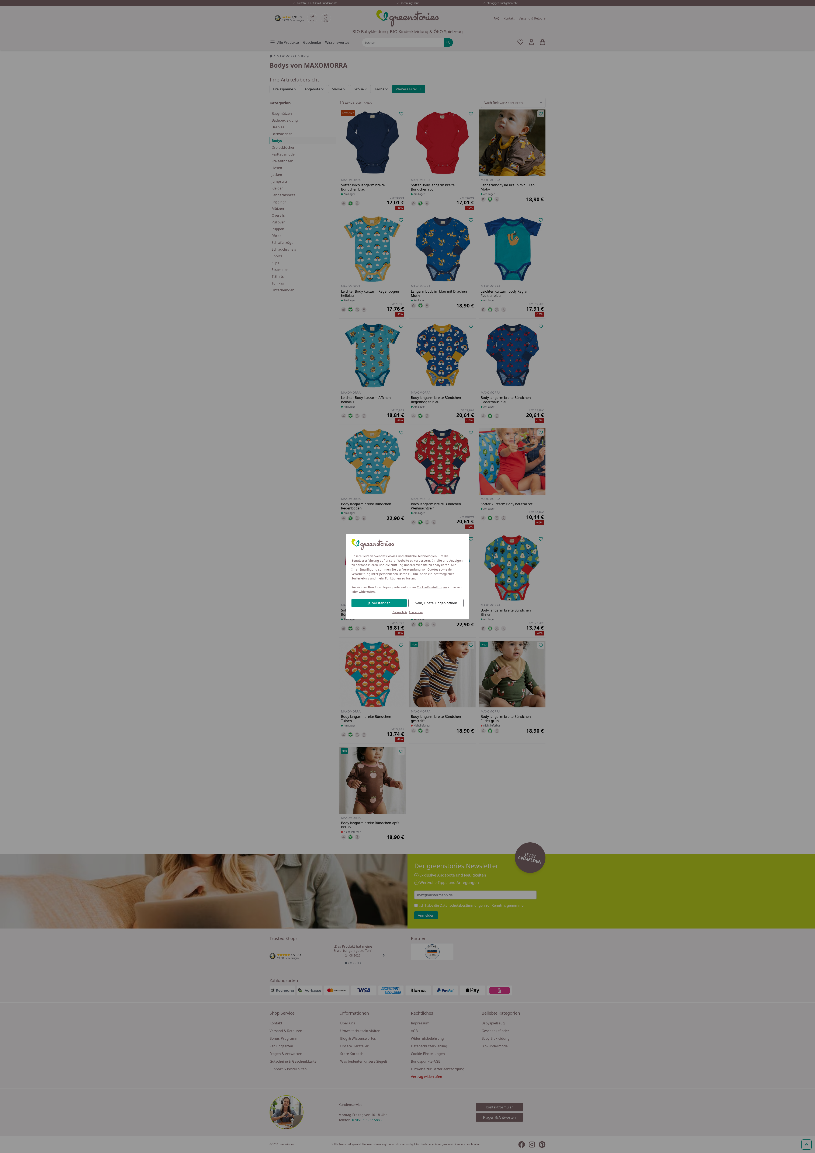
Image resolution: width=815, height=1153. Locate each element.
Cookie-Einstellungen (432, 587)
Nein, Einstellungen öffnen (436, 603)
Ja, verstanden (379, 603)
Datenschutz (399, 612)
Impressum (416, 612)
